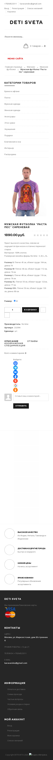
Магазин (31, 67)
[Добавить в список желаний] (43, 309)
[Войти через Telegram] (15, 367)
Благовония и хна (12, 141)
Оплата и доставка (16, 689)
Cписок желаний (15, 740)
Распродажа (10, 154)
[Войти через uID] (15, 363)
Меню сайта (15, 58)
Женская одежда (12, 110)
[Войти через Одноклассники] (15, 390)
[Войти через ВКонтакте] (15, 372)
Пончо (7, 97)
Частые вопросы (15, 699)
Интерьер (9, 148)
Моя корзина (13, 735)
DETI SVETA (26, 22)
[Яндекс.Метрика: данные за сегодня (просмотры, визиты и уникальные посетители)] (38, 754)
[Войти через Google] (15, 385)
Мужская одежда (12, 104)
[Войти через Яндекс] (15, 381)
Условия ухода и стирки (18, 704)
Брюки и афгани (11, 91)
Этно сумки (9, 122)
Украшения (9, 129)
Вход (6, 8)
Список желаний (34, 8)
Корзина (12, 11)
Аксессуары (9, 116)
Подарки (8, 135)
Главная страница (13, 67)
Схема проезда (14, 694)
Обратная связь (15, 709)
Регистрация (18, 8)
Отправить (21, 406)
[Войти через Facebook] (15, 376)
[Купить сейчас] (7, 315)
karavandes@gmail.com (30, 3)
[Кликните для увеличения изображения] (26, 190)
